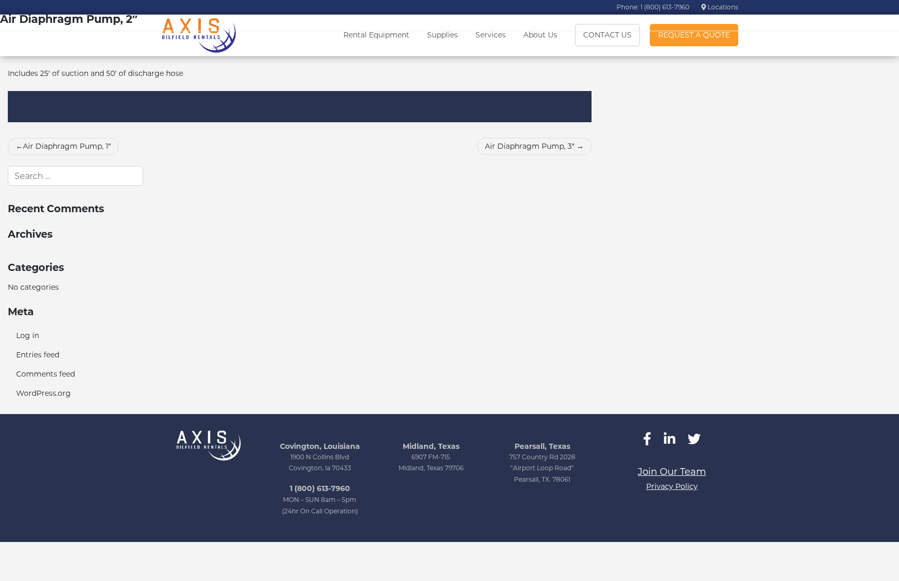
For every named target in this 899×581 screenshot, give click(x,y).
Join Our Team (672, 471)
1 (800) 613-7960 (320, 488)
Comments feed (45, 374)
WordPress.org (43, 393)
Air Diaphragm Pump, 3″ (529, 146)
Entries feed (37, 354)
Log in (27, 335)
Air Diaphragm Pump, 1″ (67, 146)
